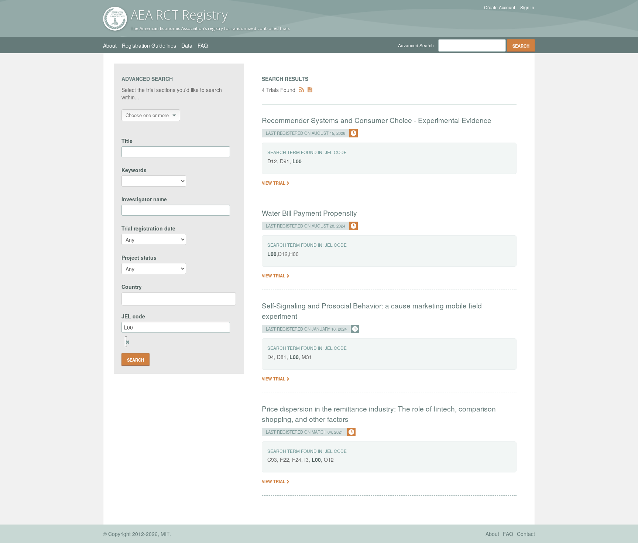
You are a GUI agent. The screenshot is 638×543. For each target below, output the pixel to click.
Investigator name (144, 199)
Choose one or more (147, 115)
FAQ (203, 45)
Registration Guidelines (149, 45)
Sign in (527, 7)
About (110, 45)
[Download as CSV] (310, 89)
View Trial (274, 183)
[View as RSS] (301, 89)
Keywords (134, 170)
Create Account (499, 7)
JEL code (133, 316)
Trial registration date (148, 228)
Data (186, 45)
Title (127, 140)
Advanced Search (416, 45)
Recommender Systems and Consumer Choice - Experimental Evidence (376, 120)
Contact (526, 533)
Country (131, 286)
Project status (139, 257)
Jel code (336, 152)
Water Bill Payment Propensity (309, 213)
